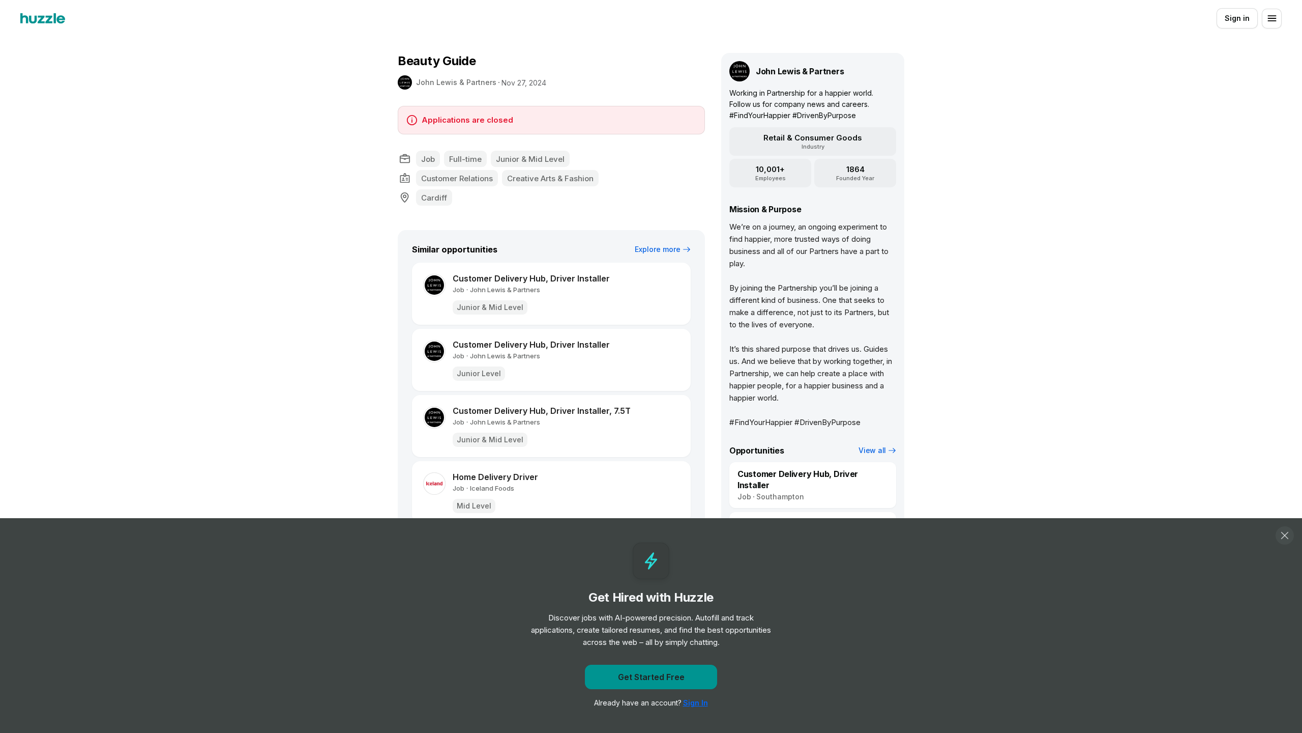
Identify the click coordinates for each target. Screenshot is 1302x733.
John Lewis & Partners (456, 82)
